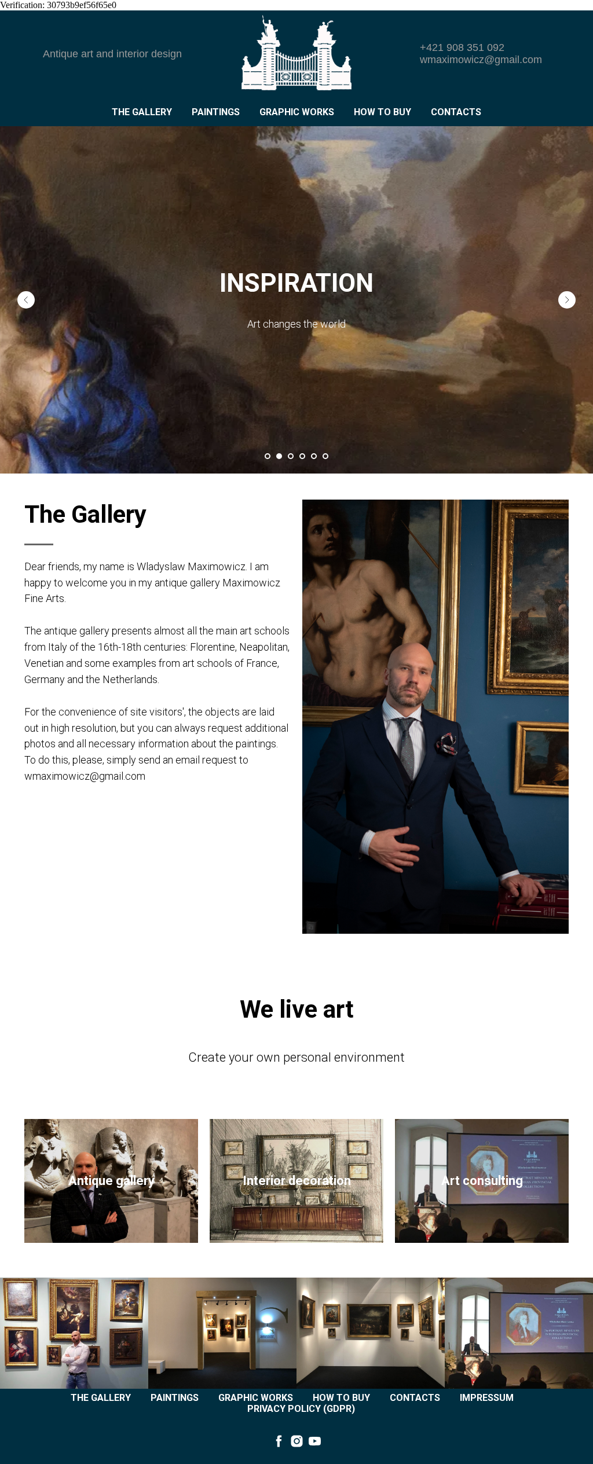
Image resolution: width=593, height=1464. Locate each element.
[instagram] (297, 1441)
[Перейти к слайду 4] (302, 456)
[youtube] (315, 1441)
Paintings (216, 112)
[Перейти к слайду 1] (267, 456)
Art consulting (482, 1180)
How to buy (382, 112)
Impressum (487, 1397)
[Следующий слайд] (567, 300)
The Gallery (142, 112)
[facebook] (279, 1441)
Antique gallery (111, 1180)
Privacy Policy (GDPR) (301, 1408)
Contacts (456, 112)
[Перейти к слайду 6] (325, 456)
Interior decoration (297, 1180)
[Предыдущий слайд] (26, 300)
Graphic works (296, 112)
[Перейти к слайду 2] (279, 456)
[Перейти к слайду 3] (291, 456)
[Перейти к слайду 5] (314, 456)
